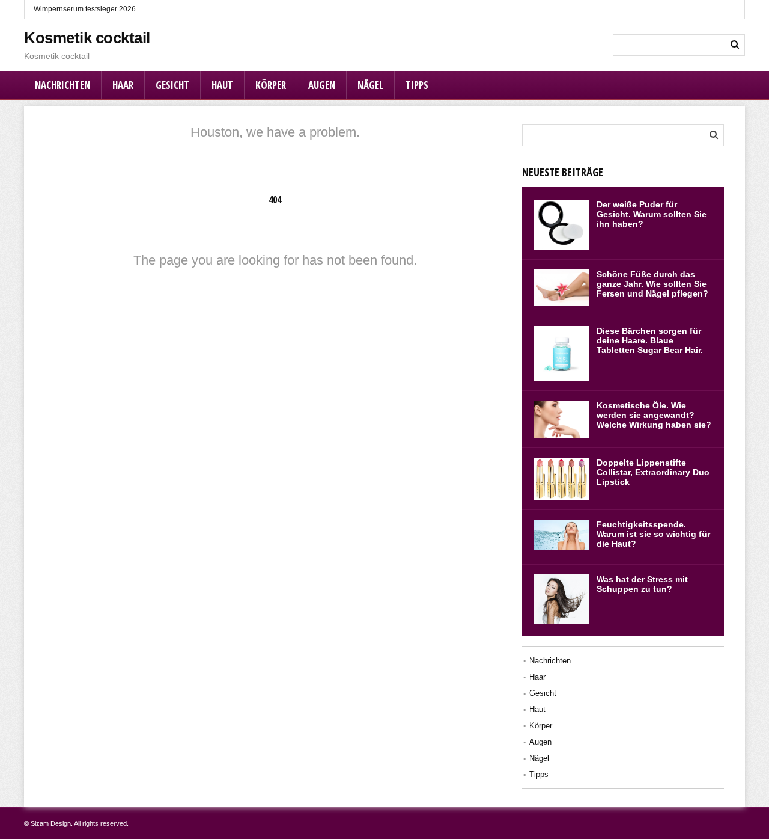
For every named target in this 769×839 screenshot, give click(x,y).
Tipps (417, 85)
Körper (270, 85)
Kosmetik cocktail (87, 38)
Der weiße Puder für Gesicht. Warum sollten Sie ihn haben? (652, 214)
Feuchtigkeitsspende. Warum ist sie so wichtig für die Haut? (653, 534)
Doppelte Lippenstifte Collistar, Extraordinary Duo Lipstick (653, 472)
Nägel (370, 85)
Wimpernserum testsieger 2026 (85, 9)
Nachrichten (62, 85)
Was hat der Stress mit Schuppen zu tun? (642, 584)
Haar (122, 85)
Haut (222, 85)
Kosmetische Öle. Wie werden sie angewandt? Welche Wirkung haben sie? (654, 415)
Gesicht (172, 85)
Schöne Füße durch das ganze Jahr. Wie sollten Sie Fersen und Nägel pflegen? (652, 283)
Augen (321, 85)
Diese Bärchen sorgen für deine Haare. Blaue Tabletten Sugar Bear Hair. (650, 340)
